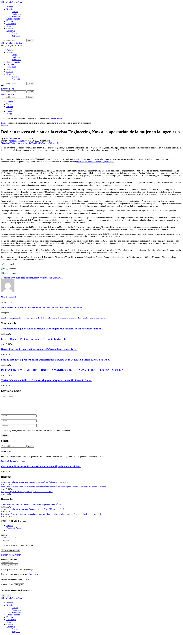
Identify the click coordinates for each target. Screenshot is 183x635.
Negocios (16, 36)
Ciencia (9, 28)
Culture (9, 109)
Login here (33, 574)
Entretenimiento (13, 19)
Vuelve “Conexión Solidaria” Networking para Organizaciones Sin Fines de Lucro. (46, 380)
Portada (9, 7)
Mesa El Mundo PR (12, 138)
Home (3, 123)
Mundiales (16, 16)
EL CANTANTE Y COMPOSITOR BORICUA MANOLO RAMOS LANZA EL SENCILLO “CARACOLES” (62, 370)
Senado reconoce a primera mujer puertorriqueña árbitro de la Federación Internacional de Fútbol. (55, 359)
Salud (8, 26)
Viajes (9, 114)
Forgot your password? (11, 555)
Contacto (10, 530)
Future (9, 111)
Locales (15, 11)
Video (9, 104)
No (21, 585)
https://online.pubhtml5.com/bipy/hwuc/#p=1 (95, 162)
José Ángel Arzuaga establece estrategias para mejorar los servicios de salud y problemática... (52, 328)
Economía (10, 31)
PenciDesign (56, 118)
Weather (9, 106)
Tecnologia (11, 23)
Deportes (10, 21)
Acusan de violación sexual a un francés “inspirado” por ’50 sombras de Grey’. (34, 482)
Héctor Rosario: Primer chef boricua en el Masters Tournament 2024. (39, 349)
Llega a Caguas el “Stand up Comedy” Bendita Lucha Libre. (34, 339)
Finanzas (15, 33)
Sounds (9, 102)
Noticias (9, 9)
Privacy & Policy (13, 528)
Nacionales (16, 14)
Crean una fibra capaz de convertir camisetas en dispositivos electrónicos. (41, 466)
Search (30, 40)
